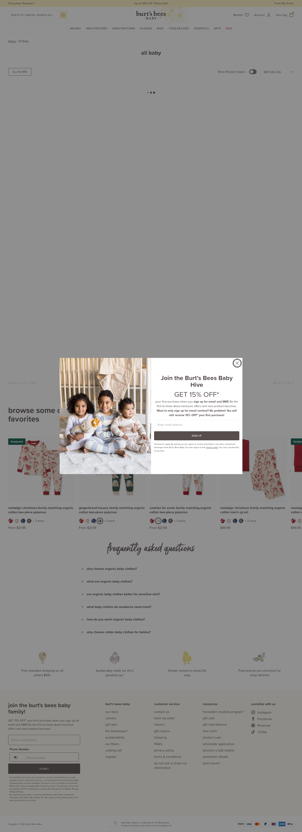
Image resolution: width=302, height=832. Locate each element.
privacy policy (212, 447)
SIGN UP (197, 435)
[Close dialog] (237, 363)
